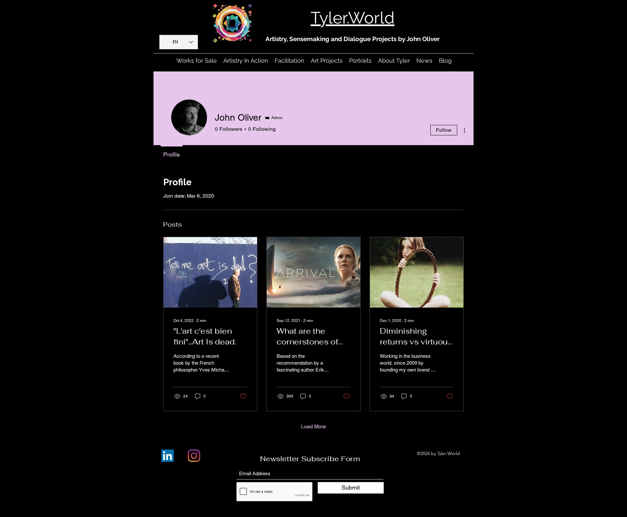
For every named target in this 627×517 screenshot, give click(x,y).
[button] (245, 61)
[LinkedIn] (167, 455)
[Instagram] (194, 455)
